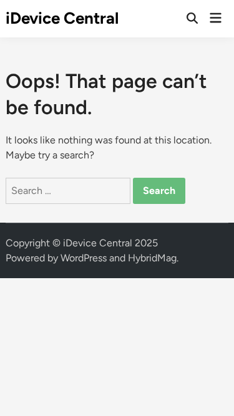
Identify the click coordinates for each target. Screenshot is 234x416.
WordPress (84, 258)
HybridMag (152, 258)
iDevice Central (62, 18)
